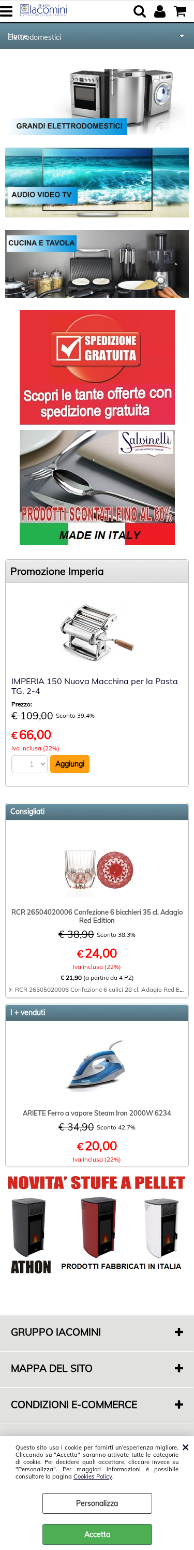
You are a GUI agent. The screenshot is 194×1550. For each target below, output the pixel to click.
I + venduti (27, 1012)
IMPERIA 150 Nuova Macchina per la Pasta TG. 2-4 (94, 686)
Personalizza (97, 1503)
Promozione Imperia (57, 571)
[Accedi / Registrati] (161, 11)
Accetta (97, 1534)
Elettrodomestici (34, 37)
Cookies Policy (92, 1476)
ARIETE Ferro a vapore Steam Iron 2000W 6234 (97, 1113)
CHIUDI (185, 1446)
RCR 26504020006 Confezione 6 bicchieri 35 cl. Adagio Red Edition (97, 916)
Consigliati (27, 811)
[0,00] (181, 11)
